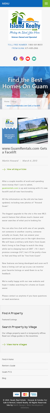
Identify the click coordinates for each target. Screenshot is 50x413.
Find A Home (8, 360)
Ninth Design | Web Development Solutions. (28, 406)
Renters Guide (8, 366)
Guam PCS (7, 372)
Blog (14, 101)
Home (6, 101)
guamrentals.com (10, 188)
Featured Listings (9, 319)
